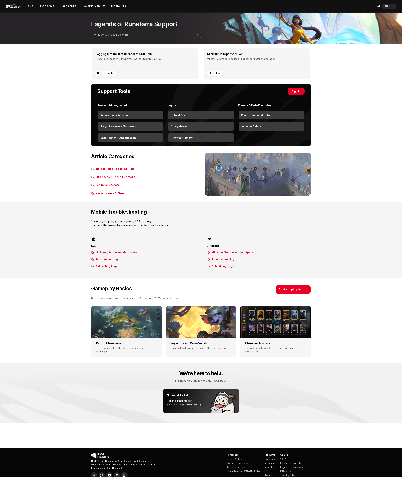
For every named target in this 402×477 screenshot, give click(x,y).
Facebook (270, 459)
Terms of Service (236, 467)
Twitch (268, 475)
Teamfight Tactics (289, 475)
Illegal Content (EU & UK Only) (243, 471)
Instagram (270, 463)
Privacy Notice (234, 459)
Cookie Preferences (237, 463)
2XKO (283, 459)
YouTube (269, 467)
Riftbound (285, 471)
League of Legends (290, 463)
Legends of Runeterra (292, 467)
